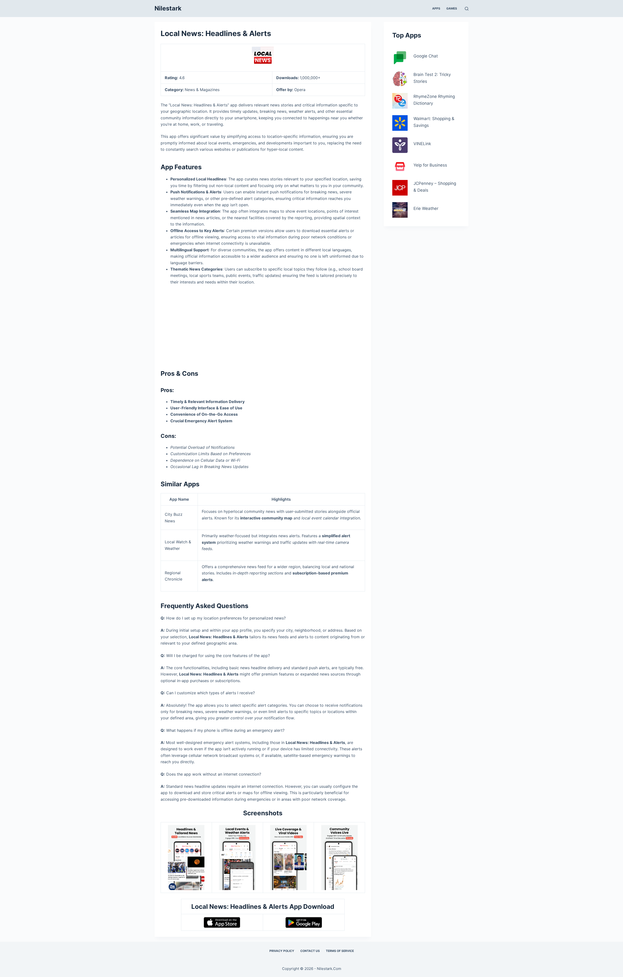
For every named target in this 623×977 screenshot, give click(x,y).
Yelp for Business (430, 165)
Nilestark (168, 8)
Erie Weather (425, 208)
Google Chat (425, 56)
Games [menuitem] (451, 8)
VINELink (422, 143)
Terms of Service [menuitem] (340, 951)
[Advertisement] (263, 325)
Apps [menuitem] (436, 8)
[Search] (466, 8)
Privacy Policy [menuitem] (281, 951)
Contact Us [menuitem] (310, 951)
